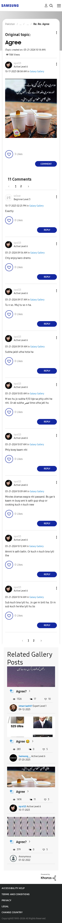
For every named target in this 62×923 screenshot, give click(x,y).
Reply (47, 230)
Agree (20, 792)
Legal (5, 906)
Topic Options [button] (51, 32)
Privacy (6, 900)
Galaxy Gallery (37, 71)
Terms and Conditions (16, 894)
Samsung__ (25, 756)
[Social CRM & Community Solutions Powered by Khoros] (48, 877)
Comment (46, 164)
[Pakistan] (10, 5)
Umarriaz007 (25, 706)
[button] (51, 64)
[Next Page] (27, 186)
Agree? (21, 691)
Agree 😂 (23, 741)
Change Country (12, 912)
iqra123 (22, 806)
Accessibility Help (13, 888)
